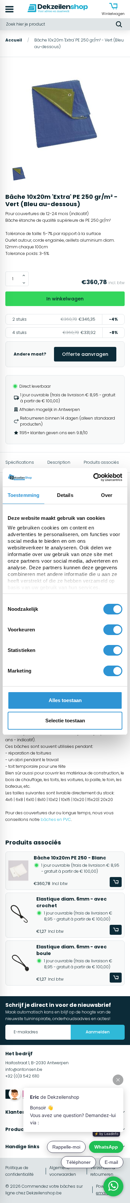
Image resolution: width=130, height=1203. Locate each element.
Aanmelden (98, 1032)
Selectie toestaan (65, 720)
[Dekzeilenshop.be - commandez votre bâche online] (57, 9)
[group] (65, 114)
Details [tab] (65, 495)
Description (58, 462)
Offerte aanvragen (85, 354)
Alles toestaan (65, 700)
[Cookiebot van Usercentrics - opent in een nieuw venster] (93, 477)
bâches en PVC (56, 819)
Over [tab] (106, 495)
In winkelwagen (65, 298)
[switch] (112, 629)
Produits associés (101, 462)
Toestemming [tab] (23, 495)
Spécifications (19, 462)
